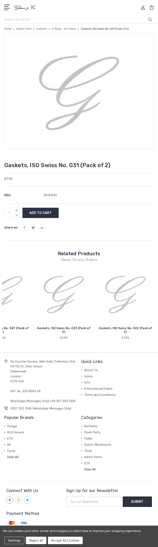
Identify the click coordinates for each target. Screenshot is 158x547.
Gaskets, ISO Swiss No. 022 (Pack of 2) (125, 330)
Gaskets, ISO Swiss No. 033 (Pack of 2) (64, 330)
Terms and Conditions (100, 395)
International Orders (98, 389)
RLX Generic (15, 432)
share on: (11, 227)
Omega (12, 426)
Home (88, 376)
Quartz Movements (97, 445)
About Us (91, 370)
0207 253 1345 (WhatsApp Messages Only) (40, 408)
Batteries (90, 426)
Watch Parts (93, 457)
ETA (10, 438)
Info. (87, 382)
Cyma (11, 451)
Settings (14, 540)
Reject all (36, 540)
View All (13, 457)
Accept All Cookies (65, 540)
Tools (88, 451)
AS (9, 445)
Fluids (88, 438)
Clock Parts (92, 432)
